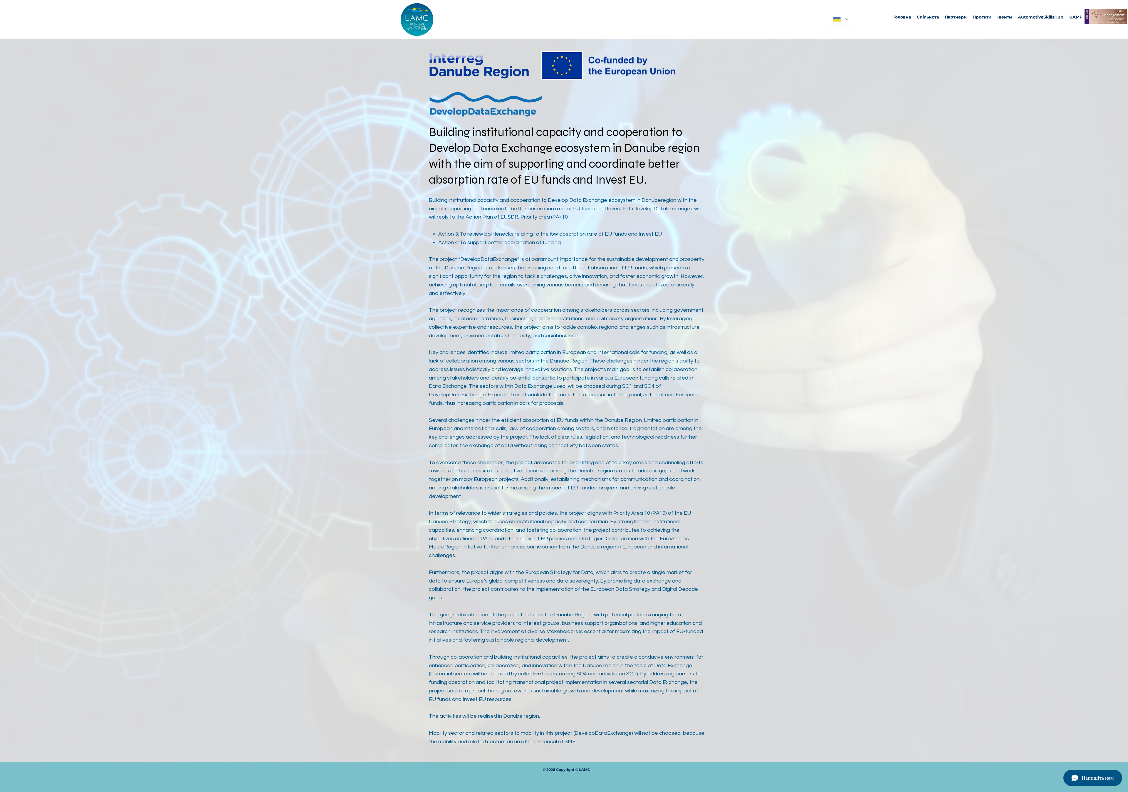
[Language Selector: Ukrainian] (840, 19)
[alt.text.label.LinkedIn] (1101, 29)
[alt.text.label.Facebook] (1093, 29)
